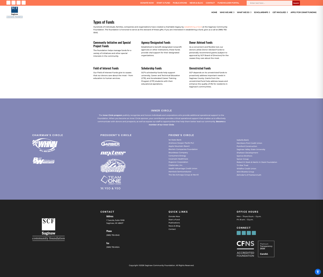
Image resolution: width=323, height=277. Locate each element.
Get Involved (279, 12)
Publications (180, 3)
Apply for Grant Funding (304, 12)
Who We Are (226, 12)
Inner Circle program (112, 115)
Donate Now (147, 3)
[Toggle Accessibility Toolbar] (318, 272)
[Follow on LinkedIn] (19, 3)
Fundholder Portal (228, 3)
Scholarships (261, 12)
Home (214, 12)
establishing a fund (193, 27)
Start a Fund (163, 3)
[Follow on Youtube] (24, 3)
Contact (210, 3)
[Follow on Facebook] (8, 3)
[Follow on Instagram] (13, 3)
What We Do (243, 12)
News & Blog (196, 3)
